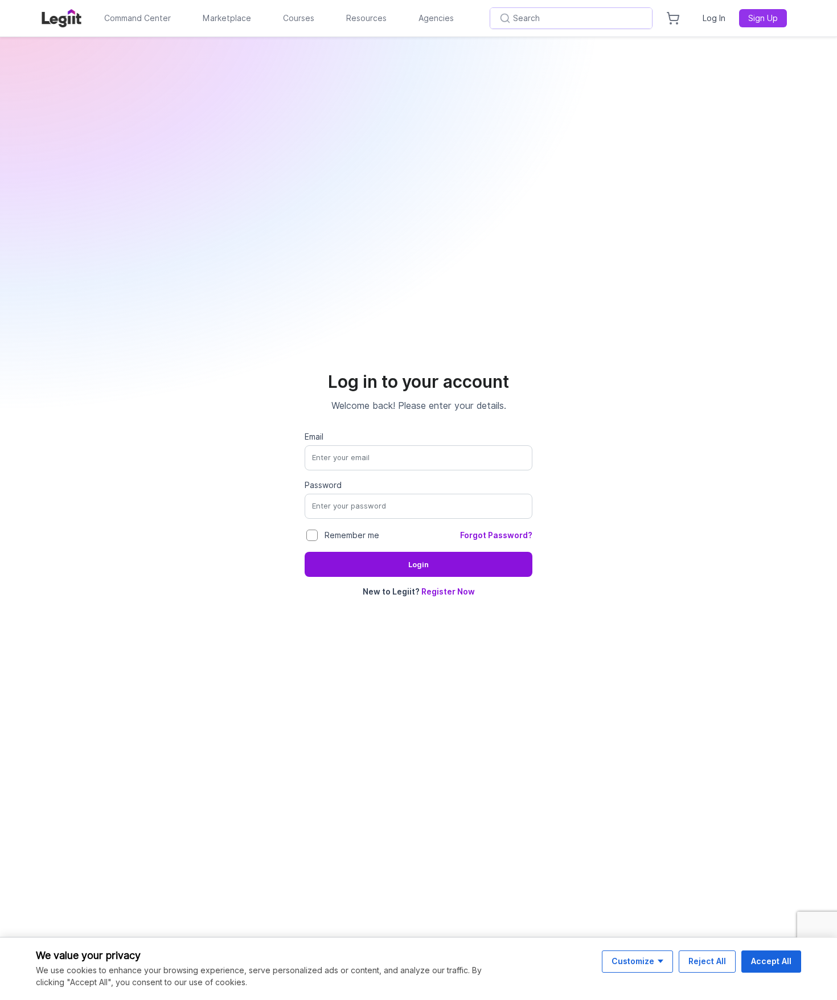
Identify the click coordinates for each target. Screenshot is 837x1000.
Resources (366, 18)
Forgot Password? (496, 535)
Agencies (436, 18)
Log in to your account (418, 381)
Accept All (771, 961)
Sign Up (763, 18)
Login (418, 564)
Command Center (137, 18)
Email (314, 436)
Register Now (448, 591)
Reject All (707, 961)
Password (323, 485)
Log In (714, 18)
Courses (298, 18)
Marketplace (227, 18)
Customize (633, 961)
